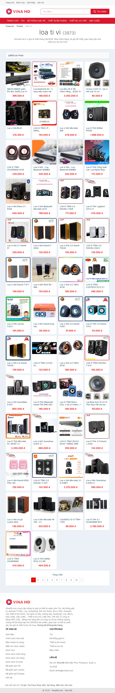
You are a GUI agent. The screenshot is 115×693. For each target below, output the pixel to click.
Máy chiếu (94, 20)
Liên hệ (40, 2)
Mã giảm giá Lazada (15, 669)
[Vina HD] (20, 602)
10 (76, 580)
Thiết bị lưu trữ (78, 20)
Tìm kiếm (101, 11)
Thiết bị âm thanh (57, 20)
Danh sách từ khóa (14, 662)
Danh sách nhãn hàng (16, 654)
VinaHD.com (57, 690)
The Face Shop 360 (36, 685)
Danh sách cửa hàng (15, 658)
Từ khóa (19, 26)
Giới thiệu (31, 2)
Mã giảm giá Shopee (15, 673)
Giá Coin (68, 685)
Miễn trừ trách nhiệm (15, 646)
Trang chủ (10, 2)
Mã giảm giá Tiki (13, 666)
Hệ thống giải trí (36, 20)
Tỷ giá (23, 685)
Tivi (23, 20)
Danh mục (20, 2)
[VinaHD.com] (18, 11)
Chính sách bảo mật (15, 638)
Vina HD (68, 690)
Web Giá (60, 685)
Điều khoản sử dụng (15, 642)
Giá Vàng (51, 685)
